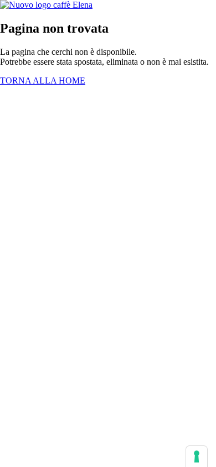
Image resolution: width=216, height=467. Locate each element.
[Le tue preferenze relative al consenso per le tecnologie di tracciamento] (196, 456)
